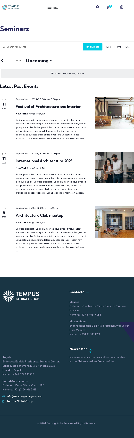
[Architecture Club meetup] (114, 222)
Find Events (92, 46)
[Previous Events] (2, 61)
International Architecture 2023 (44, 160)
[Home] (11, 7)
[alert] (67, 73)
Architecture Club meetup (39, 215)
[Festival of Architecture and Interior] (114, 113)
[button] (52, 7)
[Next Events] (8, 61)
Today (18, 60)
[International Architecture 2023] (114, 167)
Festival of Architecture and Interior (48, 106)
